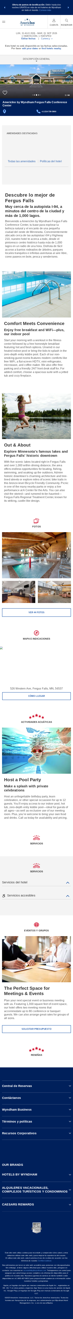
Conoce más (45, 10)
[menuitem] (3, 21)
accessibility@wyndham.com (34, 1270)
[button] (5, 7)
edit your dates (30, 48)
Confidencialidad (44, 1261)
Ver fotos (36, 612)
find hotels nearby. (51, 48)
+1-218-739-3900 (49, 111)
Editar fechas (28, 38)
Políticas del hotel (51, 161)
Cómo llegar (36, 696)
